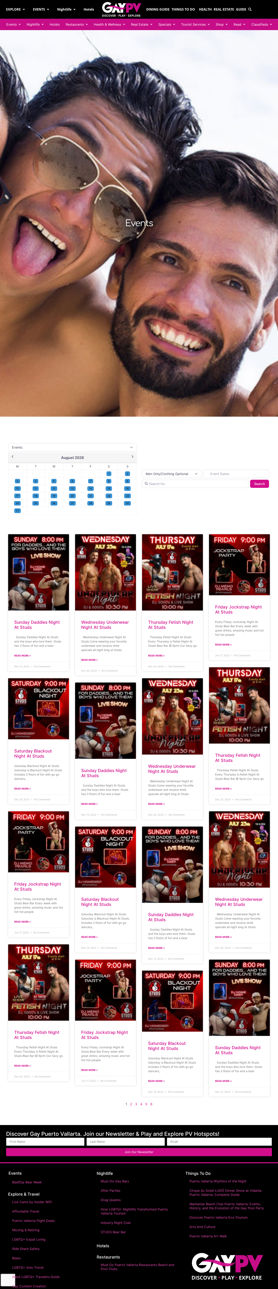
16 (127, 488)
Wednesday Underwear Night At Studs (105, 625)
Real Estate (224, 9)
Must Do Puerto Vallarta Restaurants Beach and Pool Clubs (137, 1267)
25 (35, 503)
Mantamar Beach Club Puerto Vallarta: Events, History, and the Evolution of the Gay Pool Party (226, 1206)
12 (54, 488)
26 (53, 503)
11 (35, 488)
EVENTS (39, 9)
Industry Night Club (116, 1223)
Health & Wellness (107, 24)
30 (127, 503)
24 (17, 503)
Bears (16, 1258)
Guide (241, 9)
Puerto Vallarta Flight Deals (33, 1221)
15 (108, 488)
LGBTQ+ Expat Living (28, 1239)
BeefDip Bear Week (27, 1182)
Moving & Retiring (25, 1230)
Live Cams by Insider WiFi (32, 1202)
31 (17, 510)
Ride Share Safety (26, 1249)
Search (261, 484)
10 (17, 488)
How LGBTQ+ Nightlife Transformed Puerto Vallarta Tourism (134, 1211)
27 (72, 503)
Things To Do (198, 1173)
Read (237, 24)
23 (127, 495)
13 (72, 488)
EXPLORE (13, 9)
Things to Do (183, 9)
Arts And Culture (202, 1227)
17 (17, 495)
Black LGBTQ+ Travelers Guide (36, 1277)
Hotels (89, 9)
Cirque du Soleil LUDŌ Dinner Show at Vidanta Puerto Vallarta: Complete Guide (225, 1193)
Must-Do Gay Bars (115, 1181)
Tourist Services (193, 24)
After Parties (110, 1191)
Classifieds (259, 24)
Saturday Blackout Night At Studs (33, 753)
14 (90, 488)
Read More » (22, 655)
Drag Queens (111, 1200)
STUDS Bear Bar (113, 1232)
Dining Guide (158, 9)
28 (90, 503)
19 (54, 495)
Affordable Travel (25, 1211)
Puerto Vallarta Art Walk (208, 1236)
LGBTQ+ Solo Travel (28, 1267)
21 (90, 495)
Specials (164, 24)
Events (11, 24)
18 (35, 495)
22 (108, 495)
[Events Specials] (72, 447)
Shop (220, 24)
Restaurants (75, 24)
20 (72, 495)
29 (108, 503)
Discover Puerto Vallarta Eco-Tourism (218, 1217)
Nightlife (64, 9)
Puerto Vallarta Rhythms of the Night (217, 1181)
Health (205, 9)
